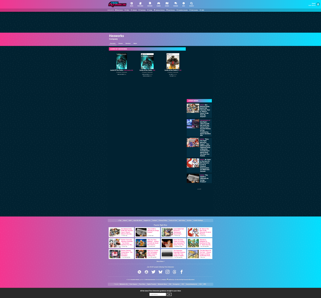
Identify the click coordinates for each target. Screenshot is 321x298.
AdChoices (171, 279)
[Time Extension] (117, 4)
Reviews (128, 43)
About (125, 220)
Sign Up (313, 5)
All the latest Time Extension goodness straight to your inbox (160, 291)
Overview (113, 43)
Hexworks (116, 36)
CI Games (118, 72)
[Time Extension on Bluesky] (160, 272)
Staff (130, 220)
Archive (189, 220)
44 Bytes (164, 279)
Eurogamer (176, 284)
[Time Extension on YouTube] (146, 272)
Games (120, 43)
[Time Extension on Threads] (174, 272)
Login (309, 5)
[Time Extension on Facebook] (181, 272)
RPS (205, 284)
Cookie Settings (198, 220)
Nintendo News (162, 284)
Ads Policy (182, 220)
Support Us (147, 220)
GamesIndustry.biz (191, 284)
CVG (200, 284)
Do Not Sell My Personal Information (185, 279)
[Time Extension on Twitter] (153, 272)
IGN (170, 284)
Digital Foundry (151, 284)
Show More (160, 261)
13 (197, 111)
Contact (154, 220)
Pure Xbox (142, 284)
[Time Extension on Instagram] (167, 272)
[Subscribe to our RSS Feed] (139, 272)
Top (120, 220)
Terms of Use (173, 220)
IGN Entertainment (150, 279)
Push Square (133, 284)
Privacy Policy (163, 220)
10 (197, 166)
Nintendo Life (124, 284)
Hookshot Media (135, 279)
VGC (183, 284)
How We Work (137, 220)
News (135, 43)
